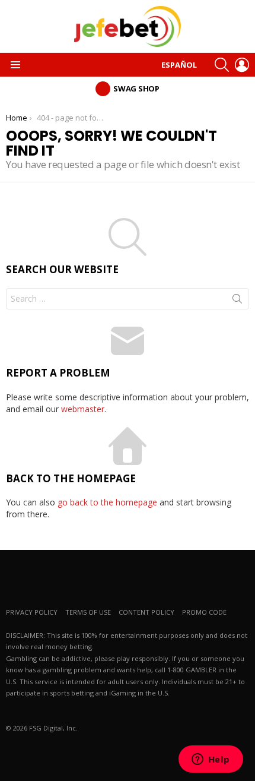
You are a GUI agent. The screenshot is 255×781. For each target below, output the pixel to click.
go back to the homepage (107, 502)
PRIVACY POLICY (32, 612)
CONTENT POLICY (146, 612)
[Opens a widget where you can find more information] (210, 760)
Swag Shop (136, 88)
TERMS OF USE (88, 612)
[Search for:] (127, 298)
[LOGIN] (242, 65)
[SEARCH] (222, 65)
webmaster (82, 409)
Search (237, 301)
